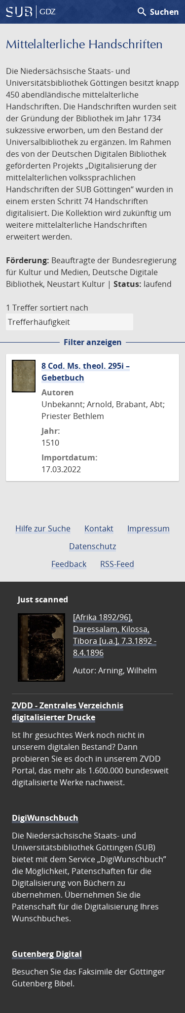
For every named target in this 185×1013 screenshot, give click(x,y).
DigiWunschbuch (45, 817)
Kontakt (98, 528)
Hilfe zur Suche (43, 528)
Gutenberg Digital (47, 953)
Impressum (148, 528)
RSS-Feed (117, 564)
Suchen (157, 12)
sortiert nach (64, 307)
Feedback (68, 564)
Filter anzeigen (93, 342)
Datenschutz (92, 546)
